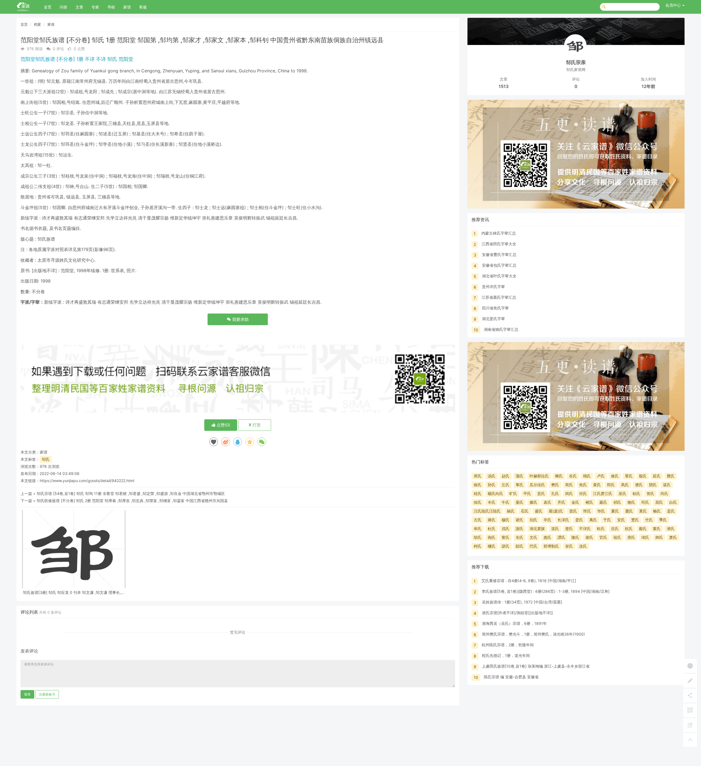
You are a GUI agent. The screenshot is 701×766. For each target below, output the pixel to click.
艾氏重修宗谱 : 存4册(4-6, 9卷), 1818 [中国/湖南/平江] (528, 580)
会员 (673, 5)
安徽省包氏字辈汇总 (499, 265)
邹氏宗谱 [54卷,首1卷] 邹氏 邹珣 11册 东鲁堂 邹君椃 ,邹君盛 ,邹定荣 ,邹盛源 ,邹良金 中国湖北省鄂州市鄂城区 (131, 493)
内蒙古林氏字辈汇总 (498, 233)
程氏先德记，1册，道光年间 (506, 655)
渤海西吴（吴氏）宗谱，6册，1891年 (514, 623)
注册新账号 (47, 694)
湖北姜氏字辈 (493, 318)
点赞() (223, 425)
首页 (47, 7)
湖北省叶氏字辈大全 (499, 276)
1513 (503, 86)
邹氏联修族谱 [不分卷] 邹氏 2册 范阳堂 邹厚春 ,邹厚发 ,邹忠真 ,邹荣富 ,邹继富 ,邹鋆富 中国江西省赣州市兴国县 (132, 500)
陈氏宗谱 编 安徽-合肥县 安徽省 (511, 676)
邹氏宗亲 (576, 62)
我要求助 (240, 319)
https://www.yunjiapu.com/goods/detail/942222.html (87, 480)
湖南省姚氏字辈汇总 (501, 329)
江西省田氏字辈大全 (499, 243)
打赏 (256, 425)
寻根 (111, 7)
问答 (63, 7)
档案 (37, 24)
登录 (27, 694)
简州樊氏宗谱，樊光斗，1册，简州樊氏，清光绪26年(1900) (533, 634)
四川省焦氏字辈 (495, 308)
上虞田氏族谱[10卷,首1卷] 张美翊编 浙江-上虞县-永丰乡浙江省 (536, 666)
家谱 (127, 7)
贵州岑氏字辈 (493, 286)
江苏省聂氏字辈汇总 (499, 297)
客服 (143, 7)
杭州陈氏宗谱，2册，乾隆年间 (508, 644)
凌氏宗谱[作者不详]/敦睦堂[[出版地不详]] (517, 612)
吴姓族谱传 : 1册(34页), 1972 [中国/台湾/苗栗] (522, 602)
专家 (95, 7)
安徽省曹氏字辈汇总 (499, 254)
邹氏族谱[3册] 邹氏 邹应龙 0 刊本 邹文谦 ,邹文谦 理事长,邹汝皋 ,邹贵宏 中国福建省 (74, 592)
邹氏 (46, 459)
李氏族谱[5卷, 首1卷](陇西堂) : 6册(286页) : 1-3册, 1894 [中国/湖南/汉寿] (546, 591)
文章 (79, 7)
